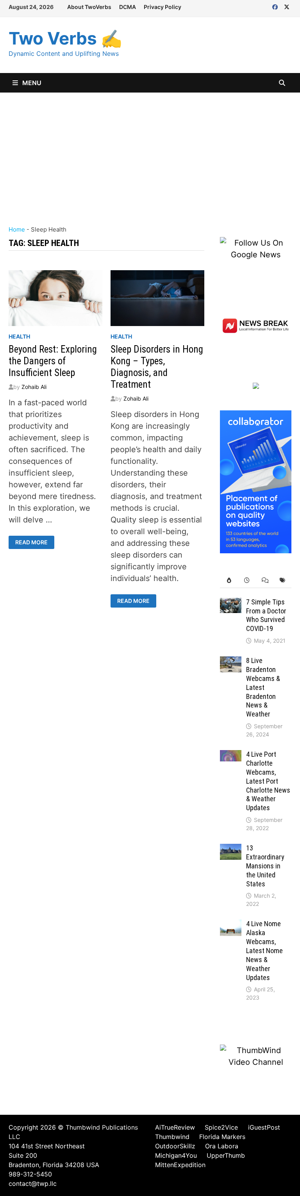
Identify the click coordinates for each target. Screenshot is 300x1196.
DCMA (127, 7)
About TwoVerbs (89, 7)
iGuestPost (264, 1127)
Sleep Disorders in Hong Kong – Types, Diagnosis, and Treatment (157, 367)
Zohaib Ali (33, 386)
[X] (286, 6)
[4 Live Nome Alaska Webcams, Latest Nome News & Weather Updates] (230, 925)
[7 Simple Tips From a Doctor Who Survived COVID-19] (230, 603)
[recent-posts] (247, 580)
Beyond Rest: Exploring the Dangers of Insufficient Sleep (53, 361)
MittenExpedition (180, 1165)
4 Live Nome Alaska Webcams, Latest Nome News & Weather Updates (264, 950)
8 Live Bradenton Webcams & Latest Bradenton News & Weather (263, 687)
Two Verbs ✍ (65, 38)
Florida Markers (222, 1137)
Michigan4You (176, 1155)
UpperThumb (226, 1155)
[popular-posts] (229, 580)
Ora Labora (221, 1146)
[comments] (265, 580)
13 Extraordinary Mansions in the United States (265, 866)
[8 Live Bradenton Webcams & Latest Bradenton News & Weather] (230, 662)
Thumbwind (172, 1137)
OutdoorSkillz (175, 1146)
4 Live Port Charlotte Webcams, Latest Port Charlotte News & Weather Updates (268, 781)
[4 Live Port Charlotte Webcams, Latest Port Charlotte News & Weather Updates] (230, 756)
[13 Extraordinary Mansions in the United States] (230, 849)
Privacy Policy (162, 7)
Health (19, 336)
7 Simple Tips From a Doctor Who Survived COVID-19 (266, 615)
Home (17, 229)
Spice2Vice (221, 1127)
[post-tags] (282, 580)
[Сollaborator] (255, 481)
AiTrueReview (175, 1127)
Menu (31, 83)
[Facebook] (276, 6)
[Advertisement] (150, 151)
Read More (33, 542)
